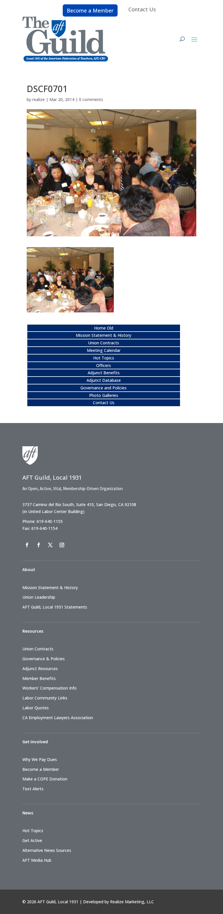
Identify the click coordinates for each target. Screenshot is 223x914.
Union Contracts (103, 343)
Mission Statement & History (103, 335)
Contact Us (142, 9)
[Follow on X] (50, 545)
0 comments (91, 99)
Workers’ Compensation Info (49, 688)
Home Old (103, 328)
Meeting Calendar (104, 350)
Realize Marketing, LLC (132, 901)
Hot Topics (103, 358)
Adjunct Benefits (104, 372)
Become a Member (90, 10)
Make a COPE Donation (44, 779)
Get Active (32, 840)
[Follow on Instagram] (61, 545)
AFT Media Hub (36, 860)
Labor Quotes (35, 707)
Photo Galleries (103, 395)
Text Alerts (33, 788)
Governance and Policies (103, 388)
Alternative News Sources (46, 850)
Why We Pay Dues (39, 759)
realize (38, 99)
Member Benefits (39, 678)
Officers (103, 365)
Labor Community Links (44, 698)
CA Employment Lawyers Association (57, 717)
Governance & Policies (43, 658)
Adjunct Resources (40, 668)
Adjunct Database (104, 380)
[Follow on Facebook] (27, 545)
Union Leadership (38, 597)
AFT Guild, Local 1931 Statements (54, 607)
